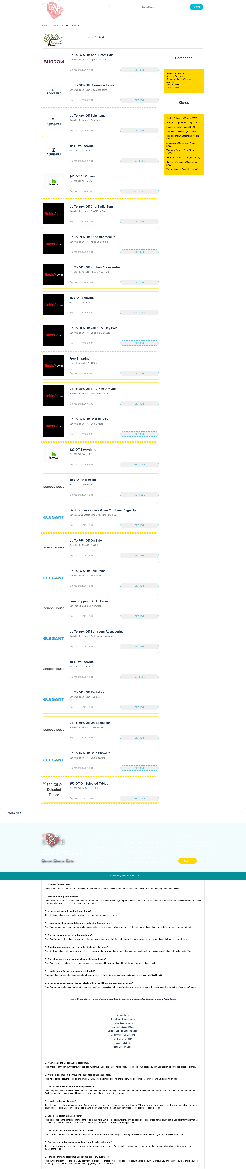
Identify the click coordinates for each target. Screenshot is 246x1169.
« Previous (10, 812)
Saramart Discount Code (123, 1026)
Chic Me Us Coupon (123, 1038)
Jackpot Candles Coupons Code (123, 1030)
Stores (104, 6)
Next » (19, 812)
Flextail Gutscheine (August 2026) (181, 118)
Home (77, 6)
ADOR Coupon (123, 1042)
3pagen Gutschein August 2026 (180, 126)
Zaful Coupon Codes (123, 1046)
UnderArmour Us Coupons (123, 1034)
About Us (98, 842)
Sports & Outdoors (174, 76)
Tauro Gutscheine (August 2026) (181, 131)
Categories (90, 6)
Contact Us (129, 6)
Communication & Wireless (178, 79)
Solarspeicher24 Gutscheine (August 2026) (145, 862)
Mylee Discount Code (123, 1022)
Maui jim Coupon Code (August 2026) (183, 122)
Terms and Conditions (104, 852)
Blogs (115, 6)
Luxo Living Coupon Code (123, 1018)
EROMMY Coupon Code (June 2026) (183, 157)
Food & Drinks (172, 84)
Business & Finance (175, 73)
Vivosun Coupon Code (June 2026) (182, 169)
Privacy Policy (100, 847)
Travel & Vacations (174, 87)
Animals (170, 81)
